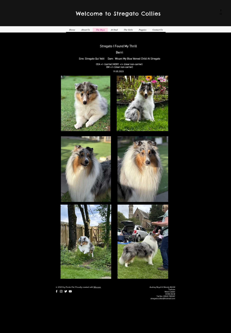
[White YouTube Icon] (70, 291)
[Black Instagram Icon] (220, 13)
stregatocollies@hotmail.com (163, 298)
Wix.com (97, 287)
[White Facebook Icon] (56, 291)
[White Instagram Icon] (61, 291)
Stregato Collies (137, 13)
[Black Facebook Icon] (220, 10)
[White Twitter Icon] (66, 291)
